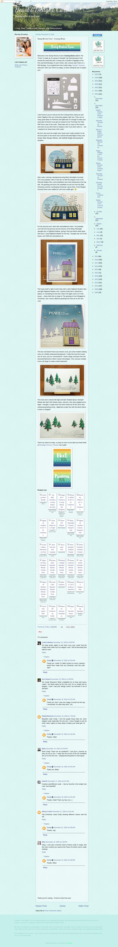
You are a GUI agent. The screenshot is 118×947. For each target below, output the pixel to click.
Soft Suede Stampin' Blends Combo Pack (80, 576)
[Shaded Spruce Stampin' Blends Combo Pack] (71, 572)
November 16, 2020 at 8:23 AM (64, 699)
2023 (96, 84)
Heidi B (44, 781)
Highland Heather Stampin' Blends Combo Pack (43, 600)
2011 (96, 283)
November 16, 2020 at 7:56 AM (64, 716)
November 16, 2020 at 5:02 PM (57, 749)
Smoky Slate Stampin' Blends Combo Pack (52, 576)
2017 (96, 263)
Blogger (69, 943)
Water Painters (61, 587)
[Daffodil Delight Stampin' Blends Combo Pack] (62, 572)
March (99, 242)
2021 (96, 91)
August (99, 224)
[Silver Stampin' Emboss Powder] (71, 552)
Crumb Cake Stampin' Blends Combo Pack (52, 598)
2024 (96, 81)
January (99, 250)
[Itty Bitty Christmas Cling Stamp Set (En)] (52, 507)
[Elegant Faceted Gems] (71, 613)
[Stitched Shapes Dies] (80, 589)
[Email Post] (61, 627)
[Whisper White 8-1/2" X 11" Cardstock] (71, 507)
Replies (46, 657)
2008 (96, 292)
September (99, 219)
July (98, 229)
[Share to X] (70, 627)
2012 (96, 279)
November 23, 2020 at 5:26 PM (56, 842)
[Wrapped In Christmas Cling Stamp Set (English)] (62, 509)
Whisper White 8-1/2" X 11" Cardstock (70, 511)
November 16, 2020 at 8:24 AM (64, 660)
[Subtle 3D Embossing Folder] (52, 616)
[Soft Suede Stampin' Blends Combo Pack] (80, 572)
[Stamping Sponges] (80, 611)
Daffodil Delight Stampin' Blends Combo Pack (61, 576)
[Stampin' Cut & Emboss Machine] (71, 589)
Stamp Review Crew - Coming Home (99, 166)
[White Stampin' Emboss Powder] (80, 552)
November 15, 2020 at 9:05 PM (64, 642)
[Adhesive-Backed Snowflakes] (62, 616)
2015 (96, 269)
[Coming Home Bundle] (43, 500)
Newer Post (41, 906)
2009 (96, 289)
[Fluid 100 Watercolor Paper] (52, 528)
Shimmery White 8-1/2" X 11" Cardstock (80, 513)
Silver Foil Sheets (61, 527)
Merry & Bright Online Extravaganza (99, 133)
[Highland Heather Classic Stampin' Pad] (80, 533)
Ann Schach (46, 679)
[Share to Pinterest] (74, 627)
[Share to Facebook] (72, 627)
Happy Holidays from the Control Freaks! (99, 155)
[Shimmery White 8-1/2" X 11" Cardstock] (80, 509)
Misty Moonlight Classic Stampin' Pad (70, 534)
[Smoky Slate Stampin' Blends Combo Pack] (52, 572)
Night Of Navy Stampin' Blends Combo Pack (43, 576)
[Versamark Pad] (62, 549)
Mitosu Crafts (47, 811)
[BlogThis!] (69, 627)
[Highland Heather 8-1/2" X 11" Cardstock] (43, 535)
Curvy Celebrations (99, 195)
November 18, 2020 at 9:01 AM (64, 767)
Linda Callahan (47, 642)
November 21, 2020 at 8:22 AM (63, 811)
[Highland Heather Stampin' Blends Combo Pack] (43, 597)
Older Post (83, 906)
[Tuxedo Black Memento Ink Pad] (43, 552)
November (99, 105)
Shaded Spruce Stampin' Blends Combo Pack (70, 576)
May (98, 235)
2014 (96, 273)
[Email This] (67, 627)
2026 (96, 74)
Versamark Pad (61, 552)
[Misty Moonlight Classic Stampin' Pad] (71, 530)
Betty (44, 749)
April (98, 239)
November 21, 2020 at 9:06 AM (64, 827)
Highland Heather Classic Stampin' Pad (80, 536)
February (100, 245)
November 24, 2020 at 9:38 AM (64, 860)
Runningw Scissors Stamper (49, 445)
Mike (43, 842)
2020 (96, 94)
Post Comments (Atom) (53, 911)
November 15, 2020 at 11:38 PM (62, 679)
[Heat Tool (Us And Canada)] (52, 552)
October (99, 212)
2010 (96, 286)
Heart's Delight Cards (43, 9)
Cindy (49, 660)
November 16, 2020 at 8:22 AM (64, 734)
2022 (96, 87)
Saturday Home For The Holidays (99, 186)
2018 (96, 260)
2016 (96, 266)
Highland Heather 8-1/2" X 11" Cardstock (43, 539)
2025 (96, 77)
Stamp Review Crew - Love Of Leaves (99, 203)
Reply (44, 652)
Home (62, 906)
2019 (96, 256)
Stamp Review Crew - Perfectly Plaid (99, 113)
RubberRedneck (48, 716)
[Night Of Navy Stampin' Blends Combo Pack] (43, 572)
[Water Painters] (62, 585)
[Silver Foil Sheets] (62, 525)
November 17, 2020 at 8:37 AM (58, 781)
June (98, 232)
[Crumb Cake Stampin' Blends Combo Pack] (52, 594)
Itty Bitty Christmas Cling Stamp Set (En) (52, 511)
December (99, 98)
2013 (96, 276)
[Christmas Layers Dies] (43, 613)
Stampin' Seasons (78, 65)
